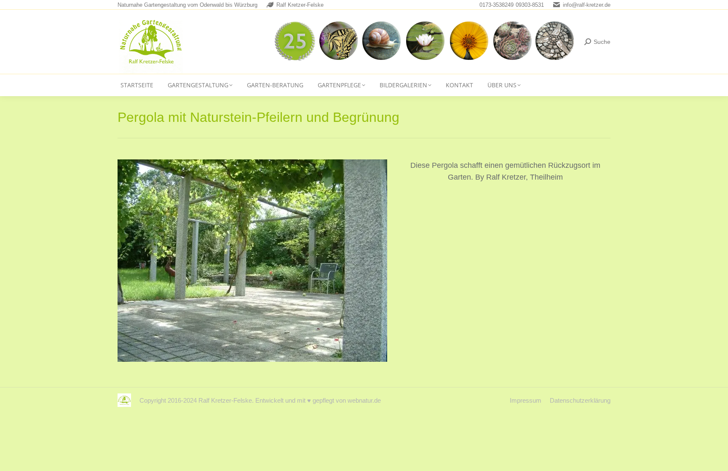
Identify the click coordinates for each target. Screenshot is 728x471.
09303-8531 (530, 5)
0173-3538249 (496, 5)
